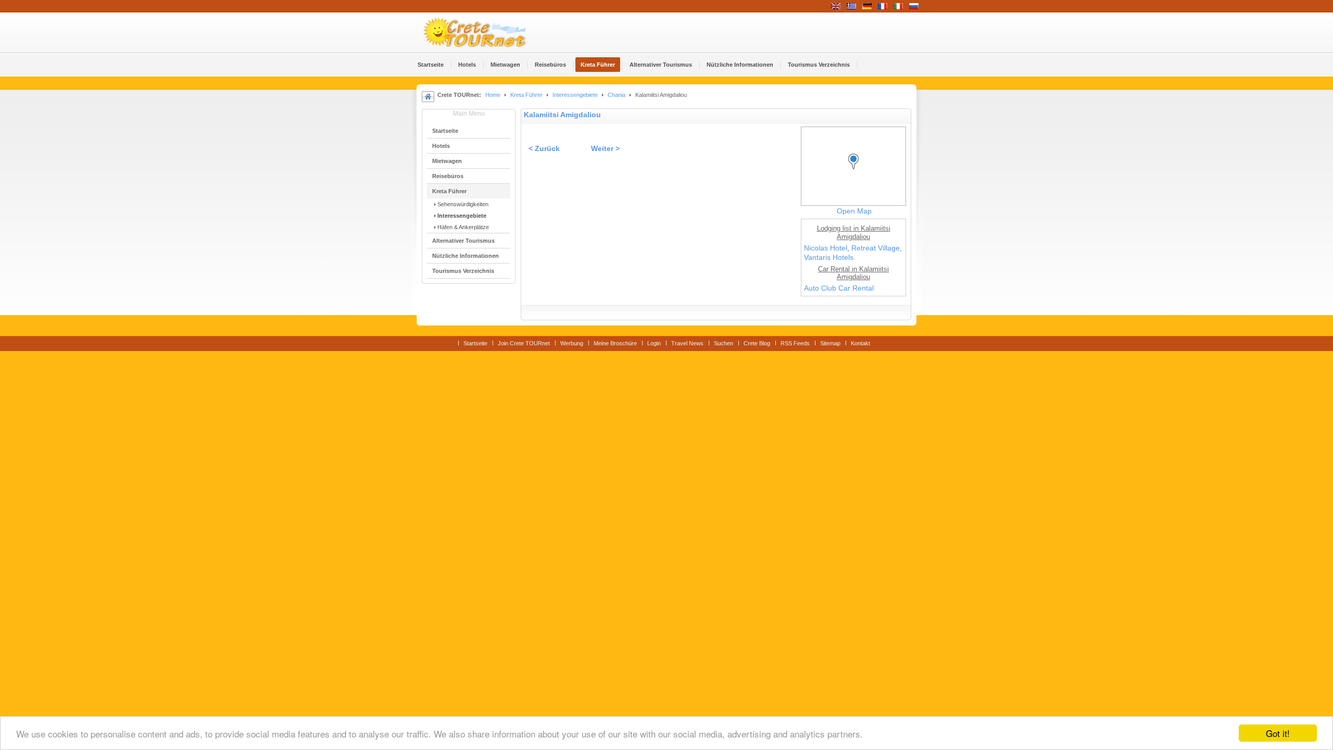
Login (654, 343)
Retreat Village (875, 248)
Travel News (687, 343)
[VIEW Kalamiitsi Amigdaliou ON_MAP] (856, 171)
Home (492, 95)
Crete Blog (757, 343)
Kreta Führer (526, 95)
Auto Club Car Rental (839, 288)
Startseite (475, 343)
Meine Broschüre (615, 343)
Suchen (723, 343)
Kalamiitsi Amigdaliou (562, 115)
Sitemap (830, 343)
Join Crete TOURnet (524, 343)
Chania (616, 95)
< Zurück (544, 149)
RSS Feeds (795, 343)
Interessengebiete (575, 95)
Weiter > (605, 149)
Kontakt (860, 343)
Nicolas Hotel (825, 248)
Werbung (571, 343)
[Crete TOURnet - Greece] (487, 32)
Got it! (1278, 733)
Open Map (854, 211)
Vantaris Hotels (828, 257)
